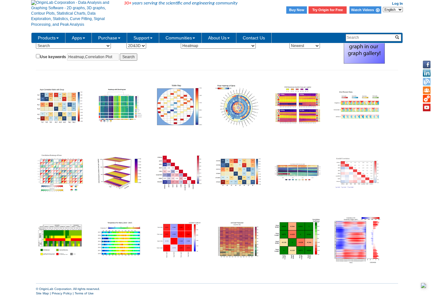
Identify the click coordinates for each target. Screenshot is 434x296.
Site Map (42, 293)
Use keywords (53, 57)
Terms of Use (84, 293)
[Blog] (427, 82)
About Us (217, 37)
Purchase (107, 37)
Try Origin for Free (327, 10)
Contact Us (254, 37)
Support (141, 37)
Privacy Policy (62, 293)
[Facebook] (427, 64)
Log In (397, 3)
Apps (77, 37)
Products (47, 37)
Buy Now (296, 10)
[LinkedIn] (427, 73)
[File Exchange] (427, 99)
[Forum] (427, 90)
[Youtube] (427, 107)
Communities (179, 37)
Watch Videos (363, 10)
